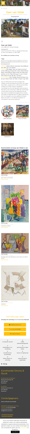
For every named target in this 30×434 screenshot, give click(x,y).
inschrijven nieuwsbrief (7, 414)
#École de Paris (23, 61)
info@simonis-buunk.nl (6, 410)
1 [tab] (12, 38)
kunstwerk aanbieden (7, 416)
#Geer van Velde (6, 61)
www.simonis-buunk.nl (6, 409)
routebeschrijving (15, 333)
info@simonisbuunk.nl (15, 325)
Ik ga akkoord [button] (15, 432)
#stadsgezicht (5, 64)
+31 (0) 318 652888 (15, 329)
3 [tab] (17, 38)
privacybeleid (23, 427)
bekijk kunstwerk (4, 179)
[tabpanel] (15, 28)
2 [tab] (15, 38)
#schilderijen (14, 61)
